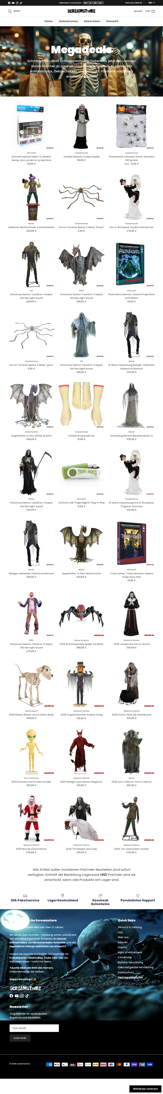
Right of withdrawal (130, 952)
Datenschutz (126, 972)
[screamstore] (81, 11)
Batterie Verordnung (130, 962)
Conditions (125, 957)
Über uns (123, 937)
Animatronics (68, 21)
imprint (122, 947)
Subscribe (20, 1038)
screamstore (23, 1063)
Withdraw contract (145, 1089)
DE (153, 2)
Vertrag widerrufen (130, 977)
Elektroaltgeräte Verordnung (135, 967)
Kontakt (123, 942)
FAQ (120, 932)
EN (150, 2)
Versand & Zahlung (130, 927)
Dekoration (92, 21)
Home (49, 21)
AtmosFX (112, 21)
